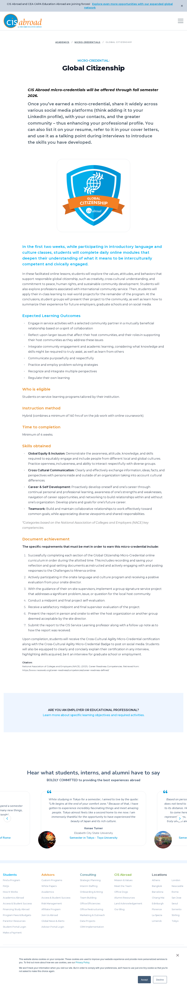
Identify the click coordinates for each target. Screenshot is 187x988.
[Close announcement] (182, 6)
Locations (159, 874)
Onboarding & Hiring (91, 892)
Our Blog (119, 909)
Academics (62, 42)
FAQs (6, 886)
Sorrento (177, 909)
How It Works (10, 892)
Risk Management (51, 904)
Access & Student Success (17, 904)
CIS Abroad (122, 874)
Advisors (48, 874)
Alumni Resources (124, 898)
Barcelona (157, 892)
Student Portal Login (14, 927)
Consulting (88, 874)
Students (10, 874)
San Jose (176, 898)
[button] (7, 818)
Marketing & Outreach (92, 915)
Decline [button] (160, 979)
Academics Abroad (13, 898)
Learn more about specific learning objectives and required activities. (93, 715)
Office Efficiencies (90, 904)
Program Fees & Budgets (17, 915)
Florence (157, 909)
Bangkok (157, 886)
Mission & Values (123, 880)
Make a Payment (12, 933)
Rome (175, 892)
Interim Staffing (89, 886)
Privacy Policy (82, 962)
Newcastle (177, 886)
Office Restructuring (91, 909)
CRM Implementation (92, 927)
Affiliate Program (51, 909)
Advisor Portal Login (52, 927)
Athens (156, 880)
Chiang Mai (158, 898)
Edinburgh (158, 904)
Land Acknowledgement (128, 904)
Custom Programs (51, 880)
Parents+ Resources (14, 921)
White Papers (49, 886)
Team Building (88, 898)
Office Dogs (121, 892)
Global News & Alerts (52, 921)
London (176, 880)
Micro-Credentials (87, 42)
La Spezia (157, 915)
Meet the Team (123, 886)
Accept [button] (144, 979)
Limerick (157, 921)
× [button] (177, 954)
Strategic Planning (90, 880)
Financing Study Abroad (16, 909)
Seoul (175, 904)
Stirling (176, 915)
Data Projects (87, 921)
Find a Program (11, 880)
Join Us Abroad (49, 915)
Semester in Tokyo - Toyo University (93, 838)
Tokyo (175, 921)
